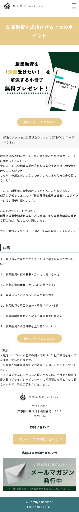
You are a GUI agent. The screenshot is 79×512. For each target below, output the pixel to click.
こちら (58, 365)
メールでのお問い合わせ (40, 439)
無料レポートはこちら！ (39, 122)
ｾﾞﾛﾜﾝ (48, 507)
